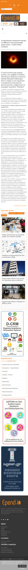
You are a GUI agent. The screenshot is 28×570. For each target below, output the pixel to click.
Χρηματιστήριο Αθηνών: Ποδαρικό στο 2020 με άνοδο (13, 302)
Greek (4, 9)
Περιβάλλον (4, 535)
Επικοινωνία (4, 543)
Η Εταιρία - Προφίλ (5, 541)
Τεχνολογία (4, 49)
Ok (19, 566)
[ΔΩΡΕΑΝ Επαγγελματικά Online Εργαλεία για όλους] (14, 421)
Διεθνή (3, 530)
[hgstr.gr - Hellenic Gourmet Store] (14, 468)
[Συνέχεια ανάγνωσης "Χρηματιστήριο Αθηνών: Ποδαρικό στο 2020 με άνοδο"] (13, 291)
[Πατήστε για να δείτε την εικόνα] (14, 59)
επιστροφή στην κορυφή (20, 205)
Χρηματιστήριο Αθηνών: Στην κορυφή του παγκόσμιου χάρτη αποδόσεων (13, 279)
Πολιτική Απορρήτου (6, 549)
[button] (2, 11)
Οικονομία (4, 533)
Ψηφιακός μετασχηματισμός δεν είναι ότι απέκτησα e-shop (13, 256)
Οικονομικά (4, 527)
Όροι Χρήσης (4, 547)
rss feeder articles (5, 532)
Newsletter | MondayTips (7, 552)
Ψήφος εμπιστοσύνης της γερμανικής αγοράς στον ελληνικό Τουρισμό (13, 235)
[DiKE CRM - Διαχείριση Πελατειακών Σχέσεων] (14, 333)
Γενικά (2, 528)
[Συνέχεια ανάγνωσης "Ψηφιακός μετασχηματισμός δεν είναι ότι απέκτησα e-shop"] (13, 246)
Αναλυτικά (22, 568)
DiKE (10, 559)
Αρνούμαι (23, 566)
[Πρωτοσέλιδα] (18, 5)
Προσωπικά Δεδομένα (6, 550)
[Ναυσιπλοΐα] (13, 5)
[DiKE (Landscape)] (14, 24)
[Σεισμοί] (10, 5)
